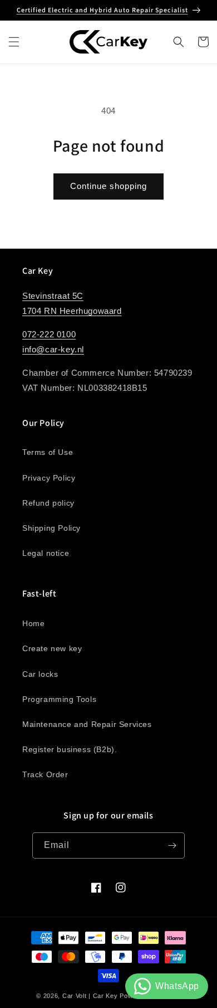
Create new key (52, 648)
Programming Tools (59, 699)
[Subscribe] (172, 845)
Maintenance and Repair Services (87, 724)
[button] (14, 42)
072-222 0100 (49, 334)
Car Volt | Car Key (90, 995)
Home (33, 623)
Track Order (45, 774)
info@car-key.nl (53, 349)
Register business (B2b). (69, 749)
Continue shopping (108, 186)
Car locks (40, 674)
